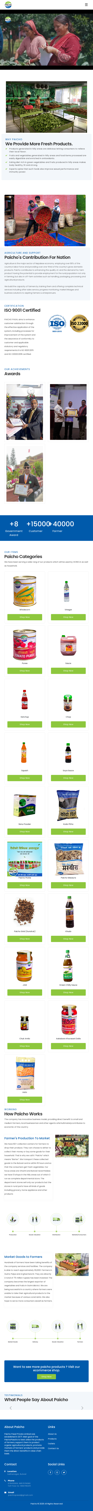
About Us (52, 1434)
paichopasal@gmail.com (20, 1495)
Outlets (51, 1443)
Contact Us (53, 1448)
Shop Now (25, 617)
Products (52, 1438)
